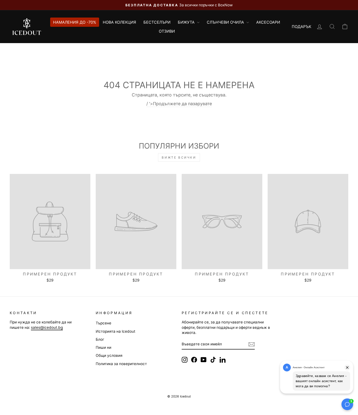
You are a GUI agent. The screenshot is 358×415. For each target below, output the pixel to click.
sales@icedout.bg (47, 327)
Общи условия (109, 355)
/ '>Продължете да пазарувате (179, 103)
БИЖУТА (187, 22)
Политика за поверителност (121, 363)
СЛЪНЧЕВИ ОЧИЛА (226, 22)
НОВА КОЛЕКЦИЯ (119, 22)
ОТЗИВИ (167, 31)
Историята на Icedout (115, 331)
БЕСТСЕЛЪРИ (156, 22)
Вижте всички (179, 157)
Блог (100, 339)
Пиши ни (103, 347)
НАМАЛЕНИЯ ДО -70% (74, 22)
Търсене (103, 323)
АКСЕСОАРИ (268, 22)
